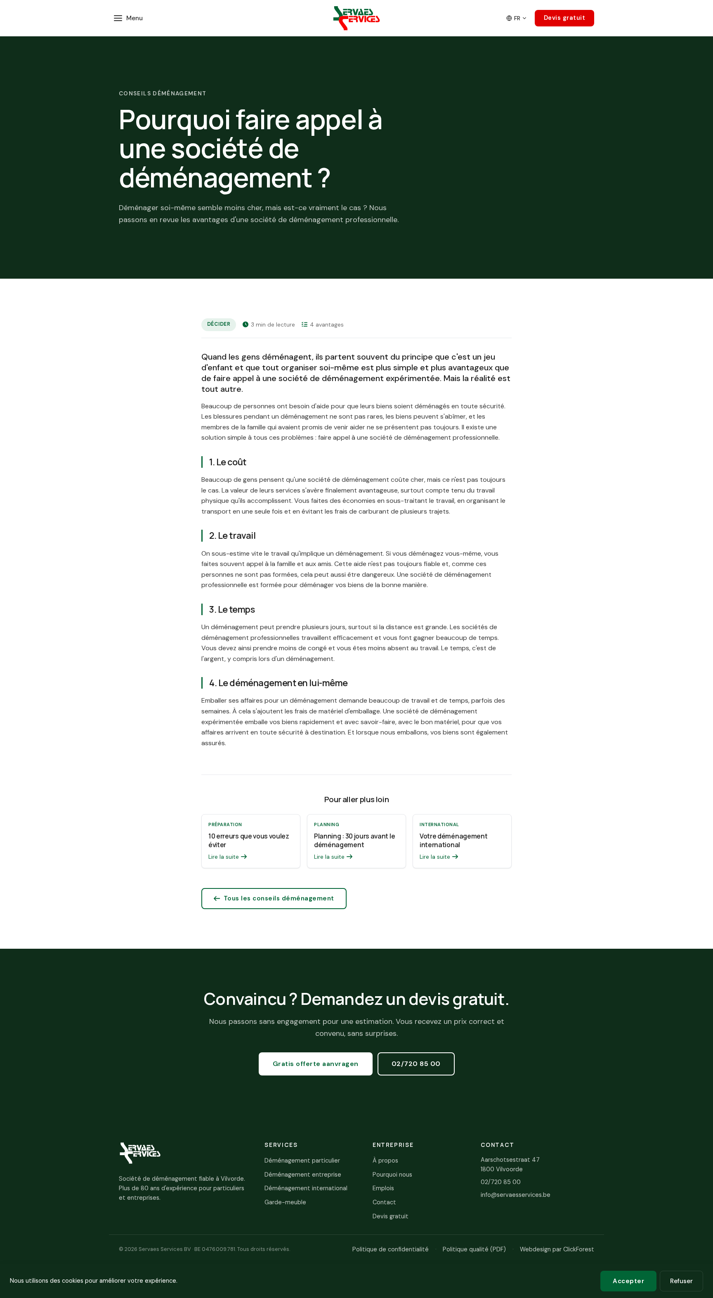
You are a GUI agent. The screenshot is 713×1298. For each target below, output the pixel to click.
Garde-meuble (285, 1202)
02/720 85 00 (416, 1063)
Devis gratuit (565, 17)
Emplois (383, 1188)
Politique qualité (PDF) (474, 1249)
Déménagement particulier (302, 1160)
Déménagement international (305, 1188)
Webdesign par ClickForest (557, 1249)
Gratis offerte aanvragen (316, 1063)
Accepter (628, 1281)
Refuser (681, 1281)
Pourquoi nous (392, 1174)
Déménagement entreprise (302, 1174)
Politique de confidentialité (390, 1249)
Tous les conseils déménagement (279, 898)
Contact (384, 1202)
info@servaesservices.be (515, 1195)
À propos (385, 1160)
